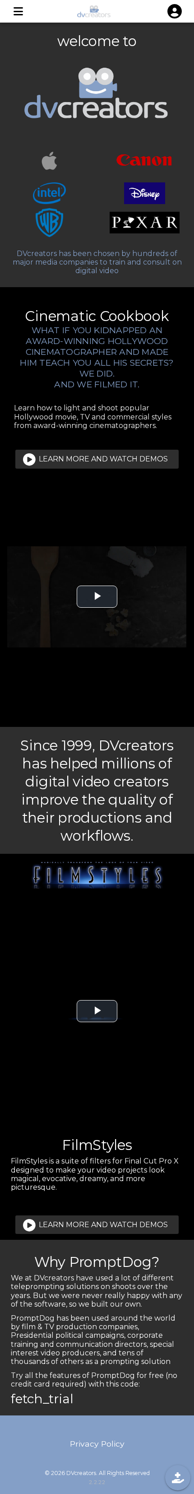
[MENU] (18, 11)
